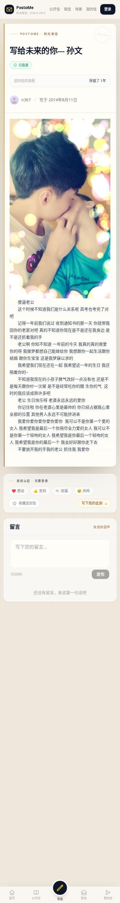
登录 (107, 9)
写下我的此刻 (95, 503)
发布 (100, 574)
